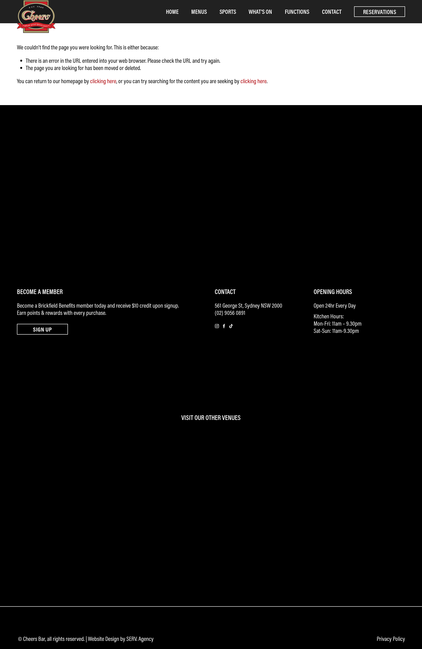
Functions (297, 11)
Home (172, 11)
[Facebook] (224, 326)
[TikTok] (231, 326)
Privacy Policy (391, 638)
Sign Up (42, 329)
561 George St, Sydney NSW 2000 (248, 305)
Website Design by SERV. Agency (121, 638)
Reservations (379, 12)
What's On (260, 11)
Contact (332, 11)
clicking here (103, 81)
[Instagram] (217, 326)
